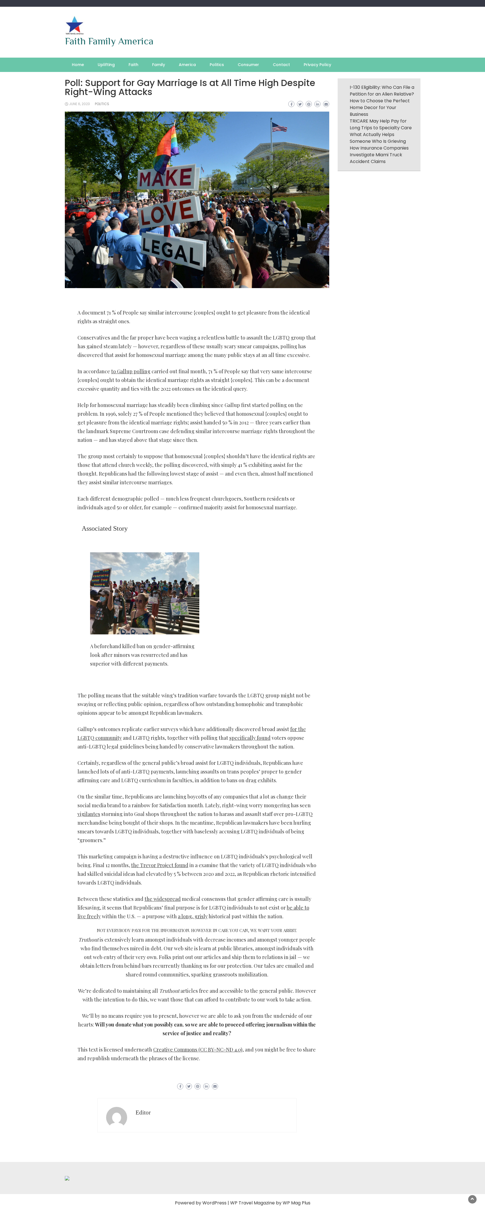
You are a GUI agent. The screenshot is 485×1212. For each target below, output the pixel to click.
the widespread (163, 899)
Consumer (248, 64)
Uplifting (106, 64)
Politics (217, 64)
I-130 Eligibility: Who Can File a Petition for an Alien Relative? (382, 90)
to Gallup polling (130, 371)
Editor (143, 1112)
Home (78, 64)
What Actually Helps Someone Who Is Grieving (378, 137)
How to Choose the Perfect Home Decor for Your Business (380, 107)
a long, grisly (193, 916)
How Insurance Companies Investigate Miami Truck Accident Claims (379, 155)
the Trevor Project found (159, 865)
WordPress (214, 1203)
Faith (133, 64)
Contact (281, 64)
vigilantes (88, 814)
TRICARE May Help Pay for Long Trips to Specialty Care (381, 124)
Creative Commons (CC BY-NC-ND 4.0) (197, 1049)
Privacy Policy (317, 64)
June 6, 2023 (79, 103)
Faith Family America (109, 41)
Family (158, 64)
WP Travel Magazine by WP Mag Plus (270, 1203)
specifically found (250, 737)
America (187, 64)
